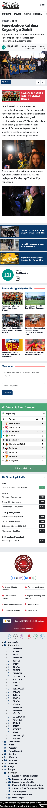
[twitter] (15, 636)
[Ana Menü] (43, 6)
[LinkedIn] (26, 578)
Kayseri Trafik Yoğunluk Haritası (35, 597)
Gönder (7, 393)
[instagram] (22, 636)
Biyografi (12, 760)
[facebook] (9, 636)
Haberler (5, 21)
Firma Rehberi (15, 751)
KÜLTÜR (16, 661)
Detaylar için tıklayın (24, 468)
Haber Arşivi (32, 610)
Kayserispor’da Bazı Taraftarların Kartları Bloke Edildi (11, 354)
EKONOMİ (38, 14)
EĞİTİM (16, 670)
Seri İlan (12, 754)
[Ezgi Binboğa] (8, 275)
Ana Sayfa (13, 642)
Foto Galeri (14, 742)
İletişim (16, 695)
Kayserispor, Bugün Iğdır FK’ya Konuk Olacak (10, 308)
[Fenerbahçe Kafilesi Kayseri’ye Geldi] (23, 65)
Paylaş (7, 82)
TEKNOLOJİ (18, 689)
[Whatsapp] (34, 578)
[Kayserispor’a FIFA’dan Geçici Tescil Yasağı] (35, 345)
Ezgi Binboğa (22, 273)
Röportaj (12, 757)
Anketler (12, 763)
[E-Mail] (18, 279)
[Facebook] (13, 578)
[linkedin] (42, 636)
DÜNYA (16, 667)
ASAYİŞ (27, 14)
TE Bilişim (29, 629)
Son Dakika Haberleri (12, 610)
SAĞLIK (16, 683)
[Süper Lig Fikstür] (44, 477)
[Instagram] (21, 578)
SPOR (14, 21)
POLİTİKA (17, 680)
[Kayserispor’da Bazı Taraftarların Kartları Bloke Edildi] (12, 345)
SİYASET (17, 14)
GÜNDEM (6, 14)
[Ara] (40, 6)
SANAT (15, 664)
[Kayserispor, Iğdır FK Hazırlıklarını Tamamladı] (35, 298)
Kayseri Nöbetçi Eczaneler (9, 588)
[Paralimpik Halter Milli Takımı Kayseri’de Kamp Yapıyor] (12, 320)
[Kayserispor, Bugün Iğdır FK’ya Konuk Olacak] (12, 298)
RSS (8, 621)
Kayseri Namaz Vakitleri (9, 597)
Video (11, 745)
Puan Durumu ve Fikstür (13, 604)
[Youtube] (30, 578)
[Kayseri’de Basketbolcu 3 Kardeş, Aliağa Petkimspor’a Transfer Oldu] (35, 320)
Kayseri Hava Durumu (36, 587)
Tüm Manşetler (33, 604)
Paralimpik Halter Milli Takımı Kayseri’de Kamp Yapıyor (12, 330)
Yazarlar (12, 748)
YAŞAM (16, 692)
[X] (17, 578)
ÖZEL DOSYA (18, 676)
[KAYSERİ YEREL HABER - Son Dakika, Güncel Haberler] (11, 5)
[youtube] (29, 636)
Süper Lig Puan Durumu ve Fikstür (28, 788)
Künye (11, 767)
